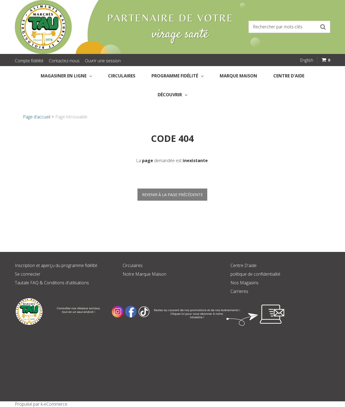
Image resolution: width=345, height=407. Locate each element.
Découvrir (170, 95)
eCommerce (55, 404)
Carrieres (239, 291)
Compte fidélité (29, 61)
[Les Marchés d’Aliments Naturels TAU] (91, 27)
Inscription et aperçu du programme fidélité (56, 265)
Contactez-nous (64, 61)
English (306, 60)
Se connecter (27, 274)
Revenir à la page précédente (172, 194)
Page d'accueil (36, 117)
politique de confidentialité (255, 274)
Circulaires (121, 76)
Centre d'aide (288, 76)
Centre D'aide (243, 265)
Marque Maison (238, 76)
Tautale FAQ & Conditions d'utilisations (52, 283)
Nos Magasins (244, 283)
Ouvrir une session (103, 61)
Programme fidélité (174, 76)
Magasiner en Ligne (64, 76)
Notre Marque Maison (144, 274)
